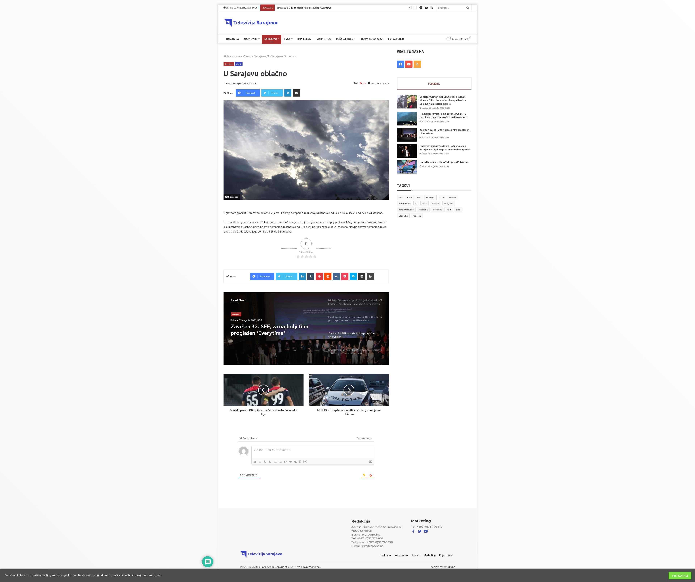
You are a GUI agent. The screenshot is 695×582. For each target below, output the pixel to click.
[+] (305, 461)
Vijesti (247, 56)
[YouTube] (426, 8)
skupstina (423, 209)
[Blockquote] (285, 462)
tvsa (458, 209)
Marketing (324, 38)
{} (300, 461)
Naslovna (232, 38)
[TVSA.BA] (251, 22)
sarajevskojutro (406, 209)
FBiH (419, 197)
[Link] (295, 462)
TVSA (287, 38)
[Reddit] (327, 276)
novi (424, 203)
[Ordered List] (275, 462)
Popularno (434, 83)
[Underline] (265, 462)
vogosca (417, 215)
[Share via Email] (296, 93)
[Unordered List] (280, 462)
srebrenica (438, 209)
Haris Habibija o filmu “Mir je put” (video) (444, 161)
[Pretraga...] (467, 8)
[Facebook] (421, 8)
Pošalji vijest (345, 38)
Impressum (304, 38)
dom (409, 197)
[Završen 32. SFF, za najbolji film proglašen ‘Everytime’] (407, 135)
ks (416, 203)
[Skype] (353, 276)
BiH (400, 197)
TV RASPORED (396, 38)
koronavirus (404, 203)
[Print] (370, 276)
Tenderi (415, 555)
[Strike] (270, 462)
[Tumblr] (310, 276)
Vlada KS (403, 215)
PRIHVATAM (680, 575)
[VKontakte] (336, 276)
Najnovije (250, 38)
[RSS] (431, 8)
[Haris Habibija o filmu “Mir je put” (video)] (407, 167)
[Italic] (260, 462)
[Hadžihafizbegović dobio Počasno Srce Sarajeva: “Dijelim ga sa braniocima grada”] (407, 151)
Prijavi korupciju (371, 38)
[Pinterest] (319, 276)
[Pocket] (344, 276)
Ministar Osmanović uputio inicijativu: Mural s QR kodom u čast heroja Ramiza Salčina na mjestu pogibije (443, 100)
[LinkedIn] (287, 93)
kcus (442, 197)
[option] (306, 328)
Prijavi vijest (446, 555)
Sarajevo (270, 38)
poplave (435, 203)
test (449, 209)
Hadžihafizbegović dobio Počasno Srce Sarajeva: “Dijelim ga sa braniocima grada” (319, 7)
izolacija (430, 197)
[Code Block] (290, 462)
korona (452, 197)
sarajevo (448, 203)
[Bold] (255, 462)
